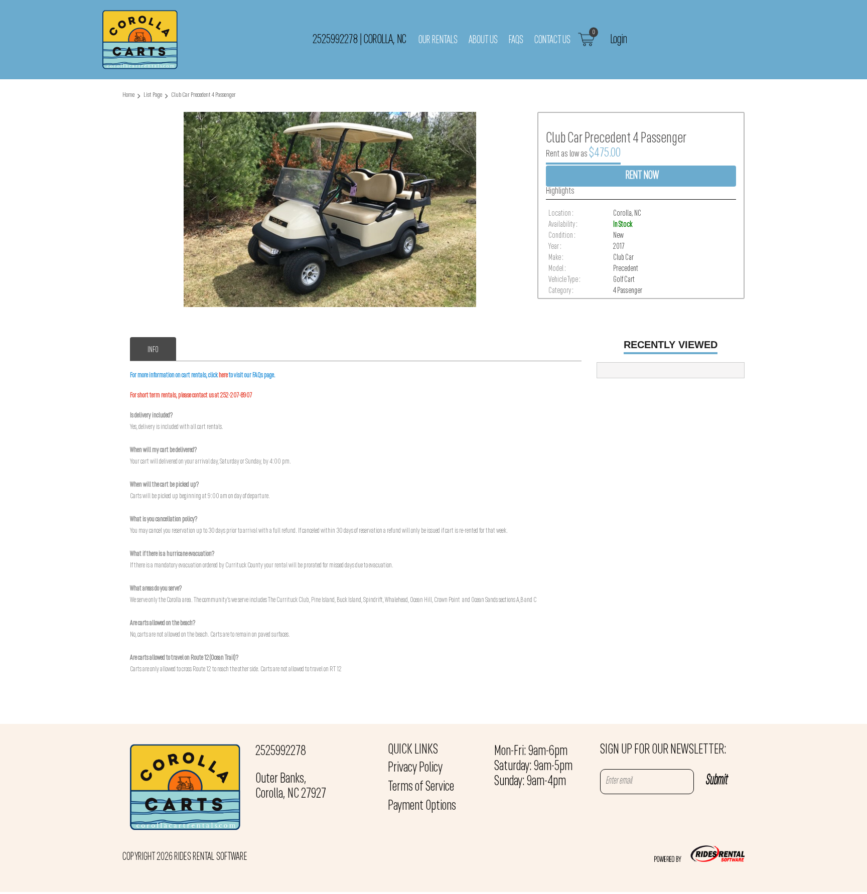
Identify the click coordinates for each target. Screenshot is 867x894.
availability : (562, 225)
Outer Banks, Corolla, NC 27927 (290, 786)
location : (560, 214)
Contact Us (552, 40)
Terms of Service (421, 787)
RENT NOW (642, 176)
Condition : (561, 236)
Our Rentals (438, 40)
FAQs (516, 40)
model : (557, 269)
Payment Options (422, 806)
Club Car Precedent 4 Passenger (203, 95)
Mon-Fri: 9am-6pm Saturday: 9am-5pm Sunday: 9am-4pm (533, 766)
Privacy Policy (415, 768)
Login (618, 39)
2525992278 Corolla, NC (359, 39)
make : (555, 258)
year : (554, 247)
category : (560, 291)
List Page (152, 95)
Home (128, 95)
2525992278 (280, 751)
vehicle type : (564, 280)
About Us (483, 40)
